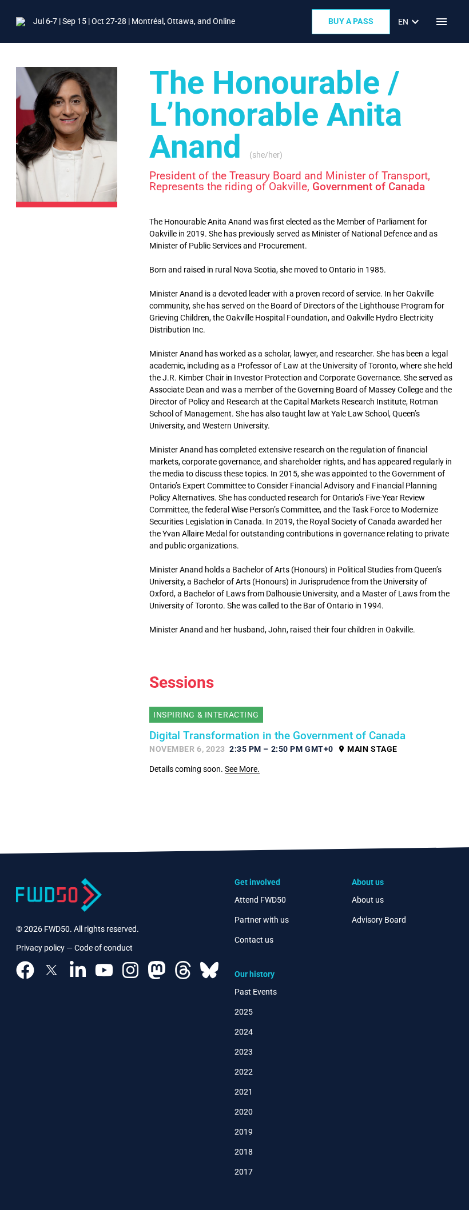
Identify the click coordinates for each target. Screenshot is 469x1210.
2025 (243, 1011)
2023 (243, 1051)
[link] (410, 22)
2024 (243, 1031)
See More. (242, 769)
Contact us (253, 939)
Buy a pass (350, 21)
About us (368, 899)
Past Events (255, 991)
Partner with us (261, 919)
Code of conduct (103, 947)
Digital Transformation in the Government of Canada (277, 736)
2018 (243, 1151)
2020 (243, 1111)
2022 (243, 1071)
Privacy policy (40, 947)
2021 (243, 1091)
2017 (243, 1171)
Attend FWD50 (260, 899)
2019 (243, 1131)
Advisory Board (379, 919)
